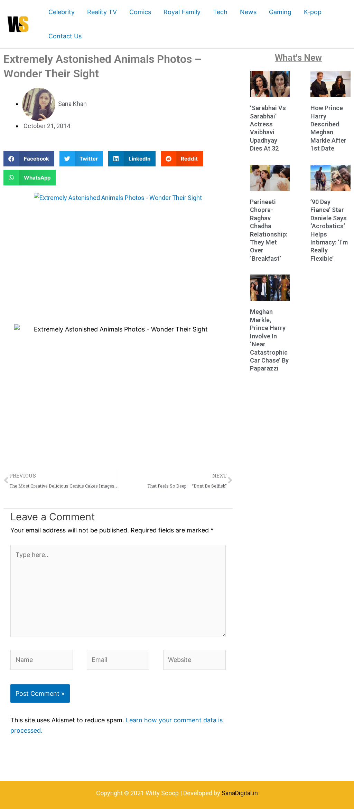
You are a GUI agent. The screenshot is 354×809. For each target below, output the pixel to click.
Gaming (280, 12)
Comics (140, 12)
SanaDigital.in (240, 793)
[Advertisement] (118, 262)
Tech (220, 12)
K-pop (313, 12)
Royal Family (182, 12)
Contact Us (65, 36)
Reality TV (102, 12)
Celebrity (61, 12)
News (248, 12)
